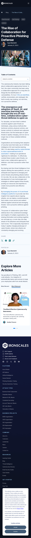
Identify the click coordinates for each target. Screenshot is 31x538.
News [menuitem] (4, 444)
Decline (15, 531)
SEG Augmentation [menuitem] (7, 422)
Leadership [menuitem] (5, 441)
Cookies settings (15, 523)
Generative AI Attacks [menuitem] (8, 409)
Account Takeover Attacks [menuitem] (9, 403)
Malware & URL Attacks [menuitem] (9, 397)
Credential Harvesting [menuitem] (8, 400)
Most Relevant (16, 286)
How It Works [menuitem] (6, 369)
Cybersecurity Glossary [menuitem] (9, 466)
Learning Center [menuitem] (7, 458)
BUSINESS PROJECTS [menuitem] (10, 413)
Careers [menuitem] (5, 447)
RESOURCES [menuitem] (7, 454)
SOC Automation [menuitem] (7, 428)
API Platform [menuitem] (6, 372)
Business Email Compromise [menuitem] (10, 391)
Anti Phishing (15, 19)
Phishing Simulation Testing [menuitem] (10, 381)
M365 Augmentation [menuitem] (8, 416)
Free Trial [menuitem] (5, 486)
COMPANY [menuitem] (6, 432)
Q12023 (4, 23)
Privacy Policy (20, 508)
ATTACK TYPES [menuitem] (8, 388)
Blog (7, 12)
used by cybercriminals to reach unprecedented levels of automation (15, 151)
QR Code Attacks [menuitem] (7, 406)
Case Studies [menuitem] (6, 472)
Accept (15, 527)
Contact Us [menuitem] (5, 450)
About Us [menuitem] (5, 436)
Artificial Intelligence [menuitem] (8, 375)
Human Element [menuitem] (7, 378)
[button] (14, 328)
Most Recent (5, 286)
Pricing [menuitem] (4, 483)
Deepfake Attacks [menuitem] (7, 394)
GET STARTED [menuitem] (7, 479)
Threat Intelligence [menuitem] (7, 464)
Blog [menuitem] (4, 461)
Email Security (5, 19)
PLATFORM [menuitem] (6, 366)
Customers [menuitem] (5, 439)
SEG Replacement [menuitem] (7, 425)
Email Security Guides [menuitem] (8, 469)
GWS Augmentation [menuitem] (8, 419)
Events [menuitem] (4, 475)
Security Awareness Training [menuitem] (10, 384)
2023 (23, 19)
